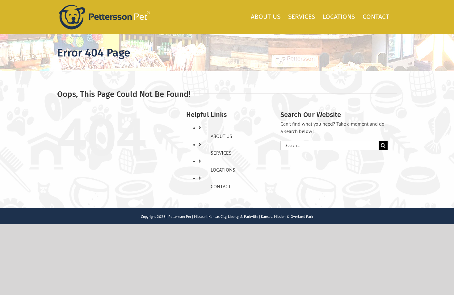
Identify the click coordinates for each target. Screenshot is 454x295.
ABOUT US (221, 136)
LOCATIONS (223, 170)
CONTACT (221, 186)
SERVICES (221, 153)
